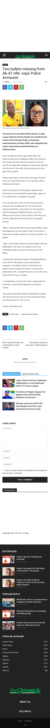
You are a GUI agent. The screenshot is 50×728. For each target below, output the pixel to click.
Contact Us (28, 721)
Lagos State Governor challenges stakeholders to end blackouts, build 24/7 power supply (31, 383)
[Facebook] (4, 87)
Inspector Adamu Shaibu (30, 314)
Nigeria (11, 61)
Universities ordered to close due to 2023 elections (36, 343)
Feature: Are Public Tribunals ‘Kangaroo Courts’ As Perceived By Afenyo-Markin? (30, 582)
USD (16, 533)
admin (7, 82)
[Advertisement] (25, 26)
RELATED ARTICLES (11, 374)
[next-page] (7, 415)
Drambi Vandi (14, 314)
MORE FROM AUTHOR (30, 374)
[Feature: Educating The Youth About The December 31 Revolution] (8, 571)
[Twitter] (10, 87)
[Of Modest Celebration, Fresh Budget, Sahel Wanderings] (8, 614)
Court (20, 721)
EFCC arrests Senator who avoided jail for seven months (13, 345)
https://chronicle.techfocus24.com (25, 362)
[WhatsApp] (21, 87)
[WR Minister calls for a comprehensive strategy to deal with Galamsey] (8, 602)
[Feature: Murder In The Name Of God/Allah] (8, 560)
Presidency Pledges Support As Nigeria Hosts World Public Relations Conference (30, 395)
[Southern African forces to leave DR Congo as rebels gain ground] (8, 625)
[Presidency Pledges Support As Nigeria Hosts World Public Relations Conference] (8, 395)
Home (4, 61)
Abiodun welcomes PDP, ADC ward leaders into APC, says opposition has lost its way (29, 406)
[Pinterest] (16, 87)
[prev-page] (3, 415)
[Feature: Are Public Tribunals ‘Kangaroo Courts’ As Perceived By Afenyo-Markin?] (8, 583)
